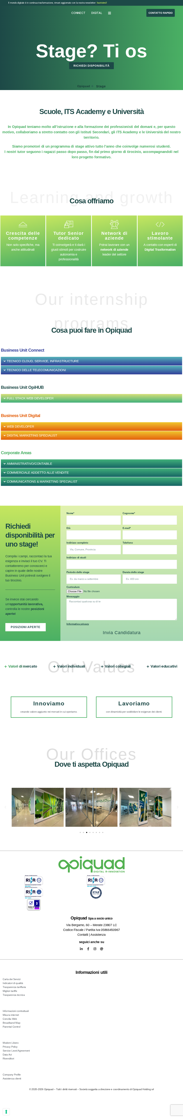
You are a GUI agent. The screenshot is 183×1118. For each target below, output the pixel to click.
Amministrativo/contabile (29, 486)
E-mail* (127, 550)
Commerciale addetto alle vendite (38, 495)
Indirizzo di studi (76, 580)
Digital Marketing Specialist (32, 458)
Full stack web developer (30, 421)
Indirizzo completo (77, 565)
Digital (96, 13)
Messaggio (73, 619)
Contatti (82, 957)
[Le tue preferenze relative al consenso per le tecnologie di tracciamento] (6, 1111)
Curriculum (72, 609)
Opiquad (83, 108)
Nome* (70, 535)
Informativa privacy (77, 646)
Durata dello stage (133, 594)
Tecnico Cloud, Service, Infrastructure (43, 383)
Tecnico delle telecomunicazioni (36, 392)
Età (68, 550)
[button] (91, 383)
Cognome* (129, 535)
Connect (78, 13)
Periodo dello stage (77, 594)
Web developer (20, 449)
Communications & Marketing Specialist (42, 504)
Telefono (128, 565)
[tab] (21, 688)
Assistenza (97, 957)
